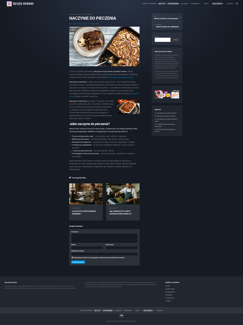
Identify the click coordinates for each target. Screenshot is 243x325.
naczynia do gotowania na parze (120, 77)
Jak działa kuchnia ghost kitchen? (166, 113)
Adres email (110, 244)
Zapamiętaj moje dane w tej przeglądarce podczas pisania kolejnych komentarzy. (99, 257)
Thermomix (195, 4)
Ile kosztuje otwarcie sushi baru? (166, 116)
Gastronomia (173, 4)
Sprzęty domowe (149, 4)
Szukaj (157, 36)
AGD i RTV (162, 4)
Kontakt (230, 4)
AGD (70, 14)
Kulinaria (185, 4)
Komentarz (75, 232)
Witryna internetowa (77, 251)
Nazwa (73, 244)
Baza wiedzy (218, 4)
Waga (206, 4)
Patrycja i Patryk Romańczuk (80, 24)
